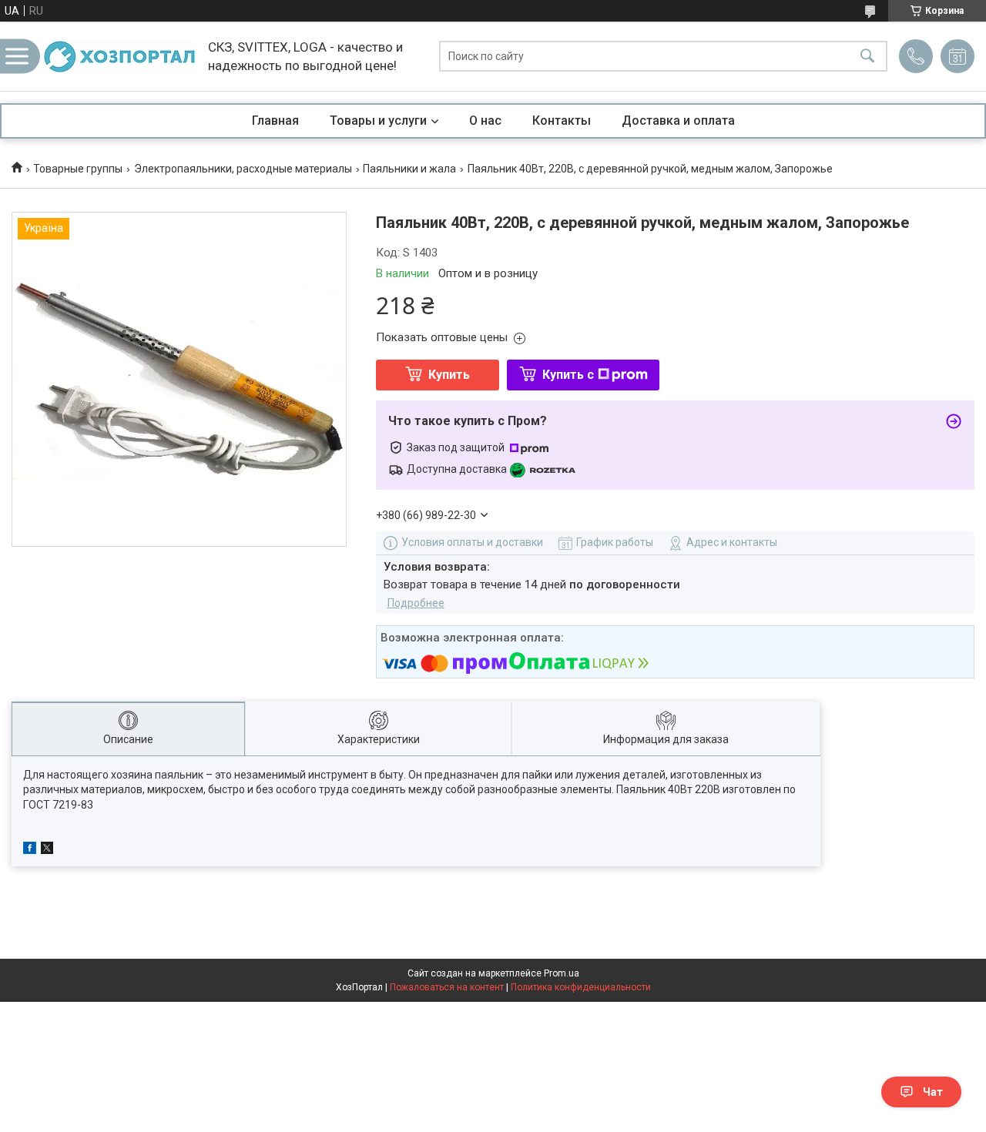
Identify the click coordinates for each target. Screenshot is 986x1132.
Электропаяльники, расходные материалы (243, 168)
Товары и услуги (378, 120)
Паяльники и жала (409, 168)
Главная (275, 120)
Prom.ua (561, 973)
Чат (933, 1092)
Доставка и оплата (678, 120)
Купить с (568, 374)
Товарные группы (77, 168)
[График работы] (957, 56)
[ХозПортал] (119, 56)
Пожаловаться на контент (447, 987)
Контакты (561, 120)
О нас (485, 120)
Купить (449, 374)
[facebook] (29, 850)
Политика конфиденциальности (581, 987)
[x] (47, 850)
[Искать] (867, 56)
